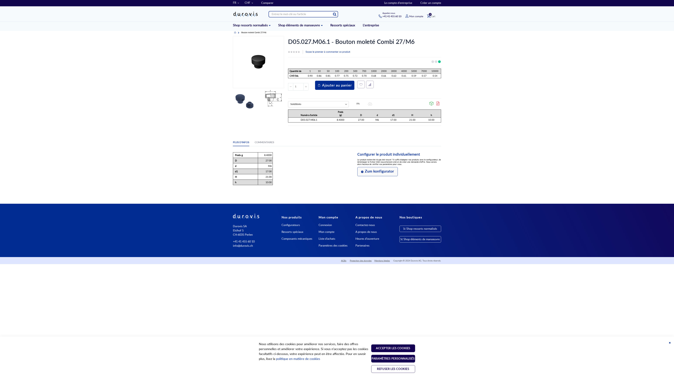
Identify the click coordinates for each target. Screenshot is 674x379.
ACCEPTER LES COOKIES (393, 348)
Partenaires (362, 245)
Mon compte (326, 232)
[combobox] (303, 14)
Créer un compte (430, 3)
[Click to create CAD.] (432, 103)
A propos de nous (366, 232)
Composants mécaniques (297, 238)
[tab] (244, 143)
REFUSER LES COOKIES (393, 369)
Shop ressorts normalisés (421, 228)
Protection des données (361, 261)
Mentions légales (382, 261)
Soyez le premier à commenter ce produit (328, 52)
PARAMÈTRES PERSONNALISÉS (393, 358)
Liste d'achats (327, 238)
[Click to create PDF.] (438, 103)
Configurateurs (291, 225)
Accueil (235, 32)
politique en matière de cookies (298, 359)
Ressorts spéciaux (292, 232)
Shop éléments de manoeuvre (422, 239)
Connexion (325, 225)
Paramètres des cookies (333, 245)
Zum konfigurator (379, 171)
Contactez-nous (365, 225)
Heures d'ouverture (367, 238)
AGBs (343, 261)
